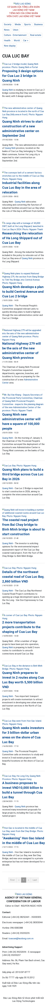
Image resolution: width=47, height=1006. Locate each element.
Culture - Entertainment (15, 35)
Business (38, 24)
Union (15, 29)
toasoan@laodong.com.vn (20, 938)
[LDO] (23, 65)
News (7, 29)
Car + (25, 40)
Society (7, 24)
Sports (27, 24)
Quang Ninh (7, 90)
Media (18, 24)
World (17, 40)
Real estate (35, 35)
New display (10, 45)
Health (7, 40)
